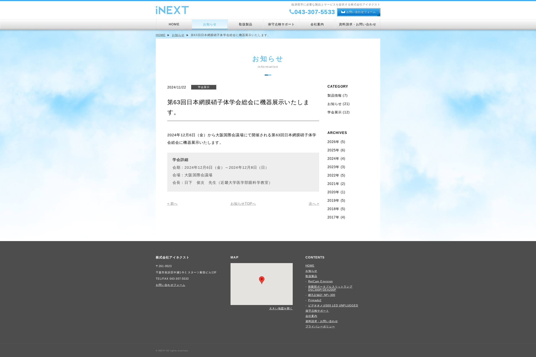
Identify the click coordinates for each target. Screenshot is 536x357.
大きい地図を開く (281, 308)
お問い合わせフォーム (361, 12)
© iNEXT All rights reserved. (172, 350)
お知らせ (209, 24)
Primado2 (315, 300)
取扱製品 (245, 24)
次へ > (314, 203)
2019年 (333, 200)
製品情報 (334, 95)
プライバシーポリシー (320, 326)
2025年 (333, 150)
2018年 (333, 209)
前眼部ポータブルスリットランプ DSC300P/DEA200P (330, 288)
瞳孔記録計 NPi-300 (321, 295)
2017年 (333, 217)
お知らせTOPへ (243, 203)
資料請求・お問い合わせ (357, 24)
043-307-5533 (314, 12)
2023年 (333, 167)
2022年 (333, 175)
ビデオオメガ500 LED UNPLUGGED (333, 305)
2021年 (333, 184)
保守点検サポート (281, 24)
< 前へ (172, 203)
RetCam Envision (320, 281)
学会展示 (334, 112)
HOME (174, 24)
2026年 (333, 142)
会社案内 (317, 24)
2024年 (333, 158)
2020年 (333, 192)
